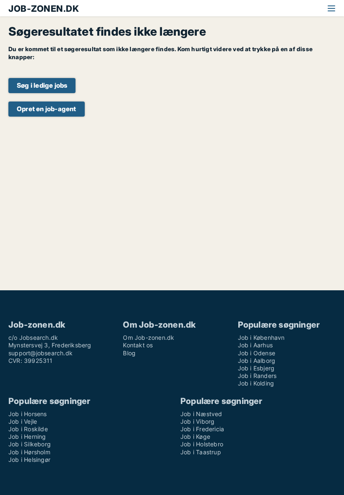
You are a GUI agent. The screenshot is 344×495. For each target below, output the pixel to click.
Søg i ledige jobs (42, 85)
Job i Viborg (197, 421)
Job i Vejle (22, 421)
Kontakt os (138, 345)
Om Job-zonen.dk (148, 337)
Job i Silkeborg (29, 444)
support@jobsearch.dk (40, 353)
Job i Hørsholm (29, 452)
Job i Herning (27, 436)
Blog (129, 353)
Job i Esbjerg (256, 368)
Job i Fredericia (202, 428)
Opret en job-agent (46, 109)
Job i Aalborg (257, 360)
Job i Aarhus (255, 345)
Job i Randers (257, 375)
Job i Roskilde (28, 428)
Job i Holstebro (201, 444)
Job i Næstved (201, 413)
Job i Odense (256, 353)
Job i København (261, 337)
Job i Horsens (27, 413)
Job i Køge (195, 436)
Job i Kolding (256, 383)
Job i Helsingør (29, 459)
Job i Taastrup (200, 452)
